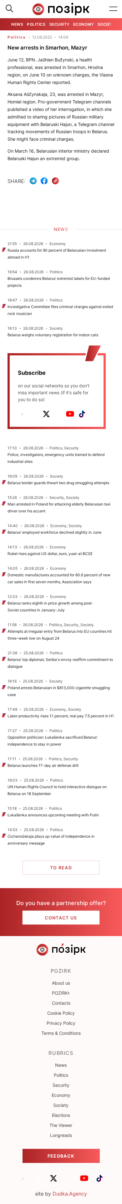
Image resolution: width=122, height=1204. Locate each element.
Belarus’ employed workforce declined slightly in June (54, 532)
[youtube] (70, 414)
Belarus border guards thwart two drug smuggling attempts (58, 482)
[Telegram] (33, 181)
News (17, 24)
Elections (61, 1115)
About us (61, 983)
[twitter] (46, 414)
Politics (36, 24)
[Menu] (113, 9)
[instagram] (58, 414)
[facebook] (34, 414)
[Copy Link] (55, 181)
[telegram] (22, 414)
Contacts (61, 1003)
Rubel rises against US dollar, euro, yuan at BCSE (51, 553)
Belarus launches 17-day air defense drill (43, 765)
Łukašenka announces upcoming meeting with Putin (53, 815)
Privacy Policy (61, 1023)
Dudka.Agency (70, 1194)
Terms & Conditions (61, 1033)
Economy (83, 24)
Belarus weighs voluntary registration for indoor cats (53, 334)
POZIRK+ (61, 993)
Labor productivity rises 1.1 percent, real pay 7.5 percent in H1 (61, 716)
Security (59, 24)
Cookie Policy (61, 1013)
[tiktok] (82, 414)
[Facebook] (44, 181)
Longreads (61, 1135)
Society (106, 24)
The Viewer (60, 1125)
